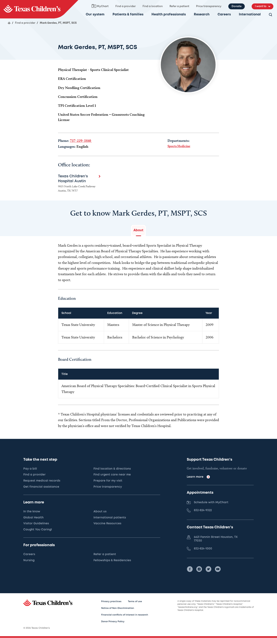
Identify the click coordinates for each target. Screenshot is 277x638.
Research (201, 14)
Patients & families (128, 14)
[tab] (138, 230)
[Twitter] (208, 569)
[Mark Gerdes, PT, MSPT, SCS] (39, 9)
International (250, 14)
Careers (224, 14)
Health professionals (168, 14)
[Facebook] (190, 569)
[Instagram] (199, 569)
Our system (95, 14)
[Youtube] (218, 569)
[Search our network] (270, 15)
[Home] (9, 23)
